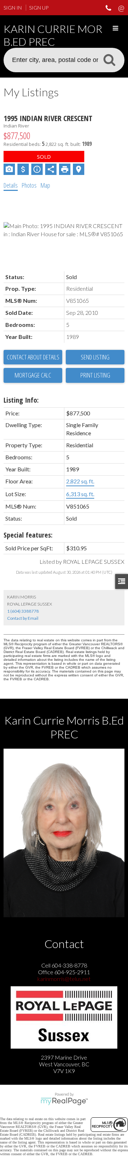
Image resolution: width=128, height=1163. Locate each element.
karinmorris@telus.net (64, 978)
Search (109, 59)
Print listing (95, 375)
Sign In (13, 8)
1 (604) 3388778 (23, 611)
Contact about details (33, 357)
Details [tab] (11, 185)
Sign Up (38, 8)
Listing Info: (21, 400)
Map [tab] (45, 185)
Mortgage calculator (33, 375)
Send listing (95, 357)
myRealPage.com (64, 1101)
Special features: (28, 535)
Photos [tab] (29, 185)
